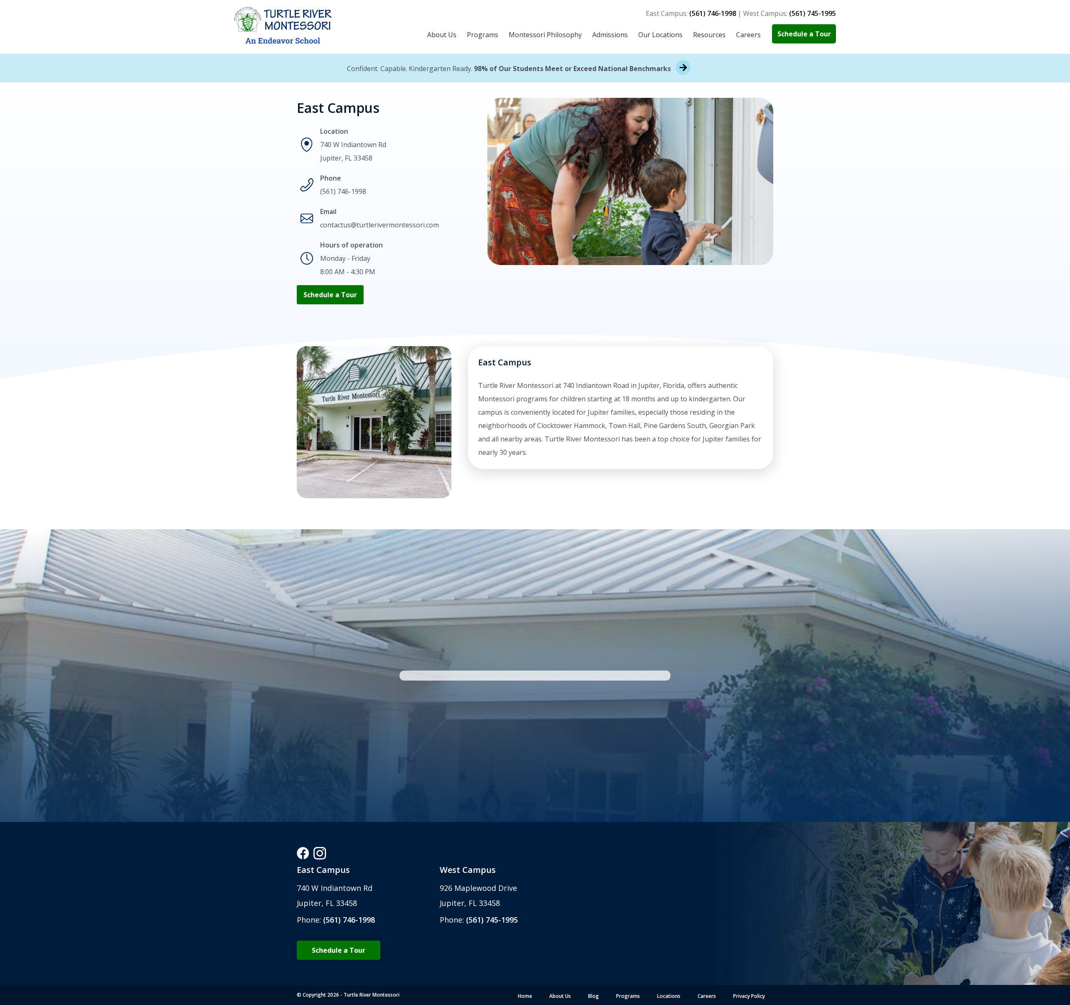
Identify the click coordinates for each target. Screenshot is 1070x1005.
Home (525, 996)
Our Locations (660, 34)
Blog (593, 996)
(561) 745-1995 (491, 920)
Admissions (610, 34)
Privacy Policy (749, 996)
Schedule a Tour (804, 33)
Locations (668, 996)
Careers (748, 34)
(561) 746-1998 (343, 191)
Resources (709, 34)
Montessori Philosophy (545, 34)
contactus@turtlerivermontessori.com (379, 225)
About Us (441, 34)
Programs (482, 34)
